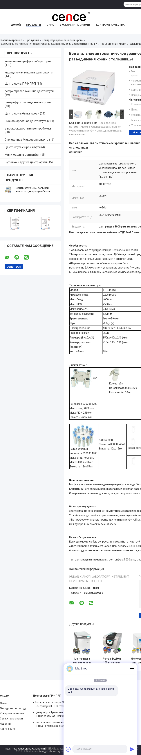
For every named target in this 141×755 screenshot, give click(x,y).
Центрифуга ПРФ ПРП (20, 83)
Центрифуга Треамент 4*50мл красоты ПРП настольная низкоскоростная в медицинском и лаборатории (59, 715)
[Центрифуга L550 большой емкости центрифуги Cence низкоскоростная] (8, 189)
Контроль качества (110, 24)
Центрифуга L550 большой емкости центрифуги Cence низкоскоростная (33, 191)
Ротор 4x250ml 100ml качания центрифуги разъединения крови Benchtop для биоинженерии (112, 660)
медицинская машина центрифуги (29, 72)
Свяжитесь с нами (11, 718)
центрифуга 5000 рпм (122, 559)
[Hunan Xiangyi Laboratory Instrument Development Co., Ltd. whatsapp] (19, 257)
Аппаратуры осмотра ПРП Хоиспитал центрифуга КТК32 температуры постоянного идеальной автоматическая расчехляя (58, 705)
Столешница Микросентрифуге (26, 139)
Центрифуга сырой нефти (23, 147)
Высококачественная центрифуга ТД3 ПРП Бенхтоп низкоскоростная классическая (59, 724)
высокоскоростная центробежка (28, 128)
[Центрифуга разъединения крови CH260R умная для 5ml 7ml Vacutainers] (82, 642)
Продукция (32, 40)
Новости (5, 723)
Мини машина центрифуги (23, 154)
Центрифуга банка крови (22, 113)
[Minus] (132, 668)
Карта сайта (7, 728)
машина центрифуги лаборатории (28, 61)
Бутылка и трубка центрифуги (26, 162)
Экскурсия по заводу (75, 24)
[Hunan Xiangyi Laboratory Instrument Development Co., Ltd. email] (9, 257)
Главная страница (11, 40)
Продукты (33, 24)
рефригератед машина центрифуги (29, 91)
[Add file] (68, 749)
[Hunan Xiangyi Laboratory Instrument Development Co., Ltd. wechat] (28, 257)
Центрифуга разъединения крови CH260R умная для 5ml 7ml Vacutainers (82, 660)
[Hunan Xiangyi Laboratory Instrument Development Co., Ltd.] (70, 16)
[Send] (132, 749)
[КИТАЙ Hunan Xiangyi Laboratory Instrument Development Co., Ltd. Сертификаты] (15, 223)
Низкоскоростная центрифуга (25, 121)
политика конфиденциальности (25, 748)
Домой (16, 24)
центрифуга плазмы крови (91, 559)
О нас (50, 24)
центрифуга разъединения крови (62, 40)
